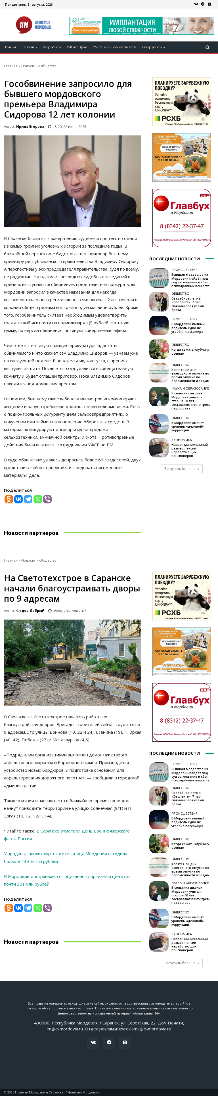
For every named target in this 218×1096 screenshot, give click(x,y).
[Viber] (47, 499)
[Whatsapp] (37, 499)
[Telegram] (202, 4)
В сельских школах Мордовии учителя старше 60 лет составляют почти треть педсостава (190, 400)
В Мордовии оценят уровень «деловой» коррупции (187, 426)
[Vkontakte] (18, 499)
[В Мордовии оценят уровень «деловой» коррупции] (159, 424)
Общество (47, 66)
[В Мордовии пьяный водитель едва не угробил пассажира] (159, 325)
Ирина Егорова (30, 126)
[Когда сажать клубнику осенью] (159, 349)
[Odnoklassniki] (9, 499)
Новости (28, 66)
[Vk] (195, 4)
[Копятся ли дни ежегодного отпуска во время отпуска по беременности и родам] (159, 372)
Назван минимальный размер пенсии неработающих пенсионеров (189, 450)
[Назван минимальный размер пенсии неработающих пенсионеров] (159, 447)
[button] (207, 47)
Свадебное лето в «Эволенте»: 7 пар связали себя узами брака (187, 304)
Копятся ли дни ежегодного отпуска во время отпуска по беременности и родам (190, 375)
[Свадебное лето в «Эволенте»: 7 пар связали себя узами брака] (159, 301)
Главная (11, 66)
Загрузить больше (180, 468)
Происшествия (184, 269)
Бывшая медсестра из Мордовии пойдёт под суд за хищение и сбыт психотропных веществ (190, 280)
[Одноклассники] (209, 4)
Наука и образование (190, 388)
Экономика (181, 439)
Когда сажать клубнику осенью (190, 351)
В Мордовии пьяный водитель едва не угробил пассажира (188, 327)
